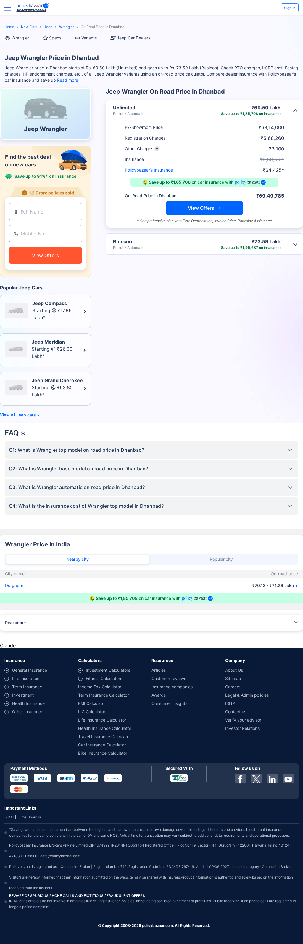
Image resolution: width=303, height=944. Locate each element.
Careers (232, 686)
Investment (23, 695)
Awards (159, 695)
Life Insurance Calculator (102, 719)
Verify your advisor (243, 719)
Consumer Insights (169, 703)
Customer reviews (169, 678)
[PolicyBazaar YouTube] (288, 778)
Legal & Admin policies (247, 695)
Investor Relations (242, 728)
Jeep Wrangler (45, 128)
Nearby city (77, 559)
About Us (234, 670)
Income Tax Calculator (99, 686)
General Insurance (29, 670)
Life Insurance (25, 678)
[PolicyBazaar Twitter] (256, 778)
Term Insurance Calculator (103, 695)
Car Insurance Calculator (102, 744)
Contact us (235, 711)
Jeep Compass (49, 303)
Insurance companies (172, 686)
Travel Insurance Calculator (104, 736)
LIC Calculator (91, 711)
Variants (89, 37)
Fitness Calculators (104, 678)
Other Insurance (27, 711)
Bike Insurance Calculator (102, 753)
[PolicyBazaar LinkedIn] (272, 778)
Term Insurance (27, 686)
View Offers (201, 208)
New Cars (29, 27)
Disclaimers (17, 622)
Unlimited (124, 107)
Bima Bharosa (29, 817)
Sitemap (233, 678)
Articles (159, 670)
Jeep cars (26, 415)
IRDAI (9, 817)
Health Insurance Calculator (104, 728)
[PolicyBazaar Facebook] (240, 778)
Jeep (48, 27)
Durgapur (14, 585)
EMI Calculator (92, 703)
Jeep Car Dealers (133, 37)
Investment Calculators (108, 670)
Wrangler (66, 27)
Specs (55, 37)
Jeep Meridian (48, 342)
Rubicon (122, 241)
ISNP (230, 703)
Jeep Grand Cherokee (57, 380)
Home (9, 27)
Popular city (221, 559)
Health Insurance (28, 703)
